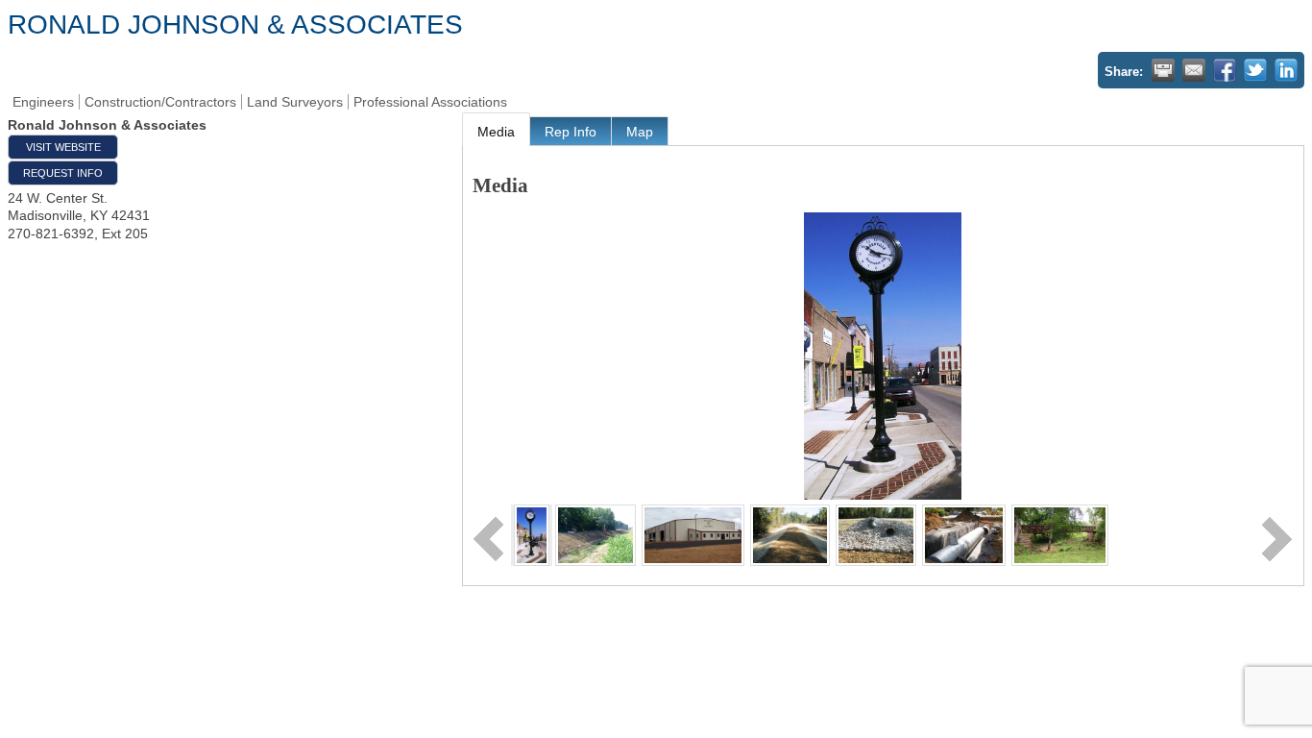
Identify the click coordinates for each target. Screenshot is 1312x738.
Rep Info (570, 131)
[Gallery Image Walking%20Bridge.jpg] (1059, 534)
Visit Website (63, 147)
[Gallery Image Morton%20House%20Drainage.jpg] (964, 534)
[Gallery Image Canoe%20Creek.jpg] (595, 534)
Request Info (63, 173)
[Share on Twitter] (1255, 70)
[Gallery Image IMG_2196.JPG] (790, 534)
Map (639, 131)
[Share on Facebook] (1224, 70)
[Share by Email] (1193, 70)
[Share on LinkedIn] (1286, 70)
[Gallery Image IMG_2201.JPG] (875, 534)
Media (496, 131)
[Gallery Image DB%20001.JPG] (693, 534)
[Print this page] (1163, 70)
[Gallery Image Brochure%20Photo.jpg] (532, 534)
